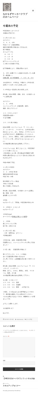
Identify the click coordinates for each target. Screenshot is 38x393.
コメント (6, 336)
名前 (4, 360)
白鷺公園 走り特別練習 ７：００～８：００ (18, 78)
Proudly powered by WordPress (11, 390)
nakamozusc (20, 319)
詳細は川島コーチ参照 (19, 216)
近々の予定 (29, 319)
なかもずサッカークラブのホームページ (15, 15)
